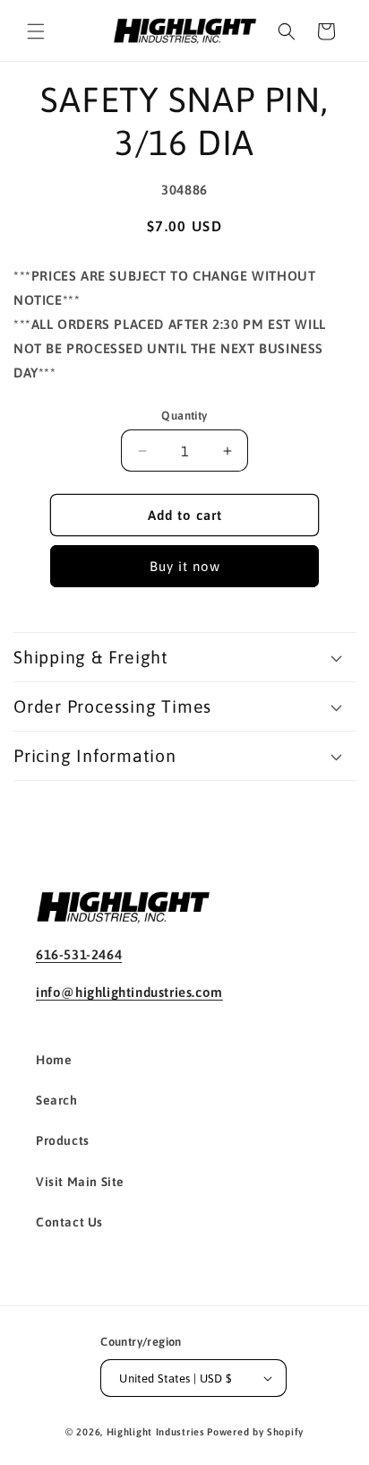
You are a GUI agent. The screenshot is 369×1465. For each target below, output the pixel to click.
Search (57, 1100)
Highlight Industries (156, 1431)
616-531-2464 (79, 954)
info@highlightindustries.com (129, 992)
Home (54, 1060)
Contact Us (69, 1222)
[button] (36, 31)
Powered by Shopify (255, 1431)
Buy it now (185, 566)
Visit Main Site (80, 1182)
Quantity (184, 415)
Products (63, 1140)
